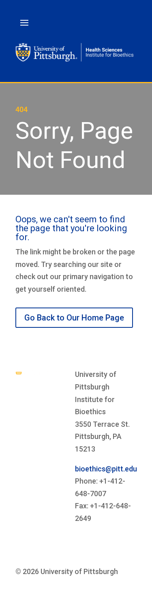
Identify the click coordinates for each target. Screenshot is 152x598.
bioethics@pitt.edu (106, 469)
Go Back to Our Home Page (74, 318)
